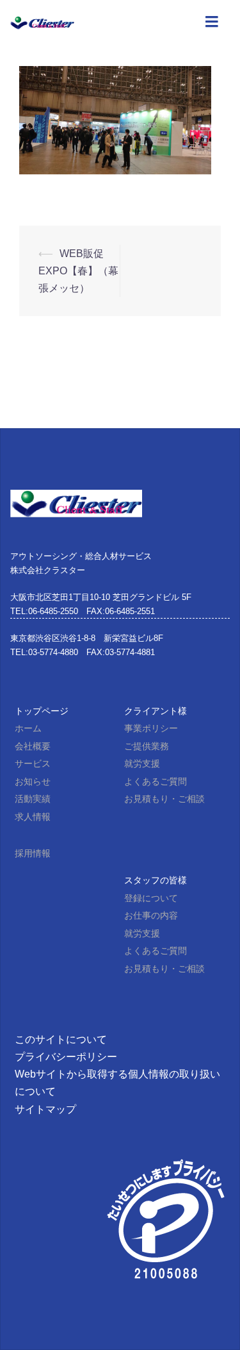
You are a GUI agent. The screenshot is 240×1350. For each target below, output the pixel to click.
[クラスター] (42, 22)
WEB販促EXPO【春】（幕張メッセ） (78, 271)
